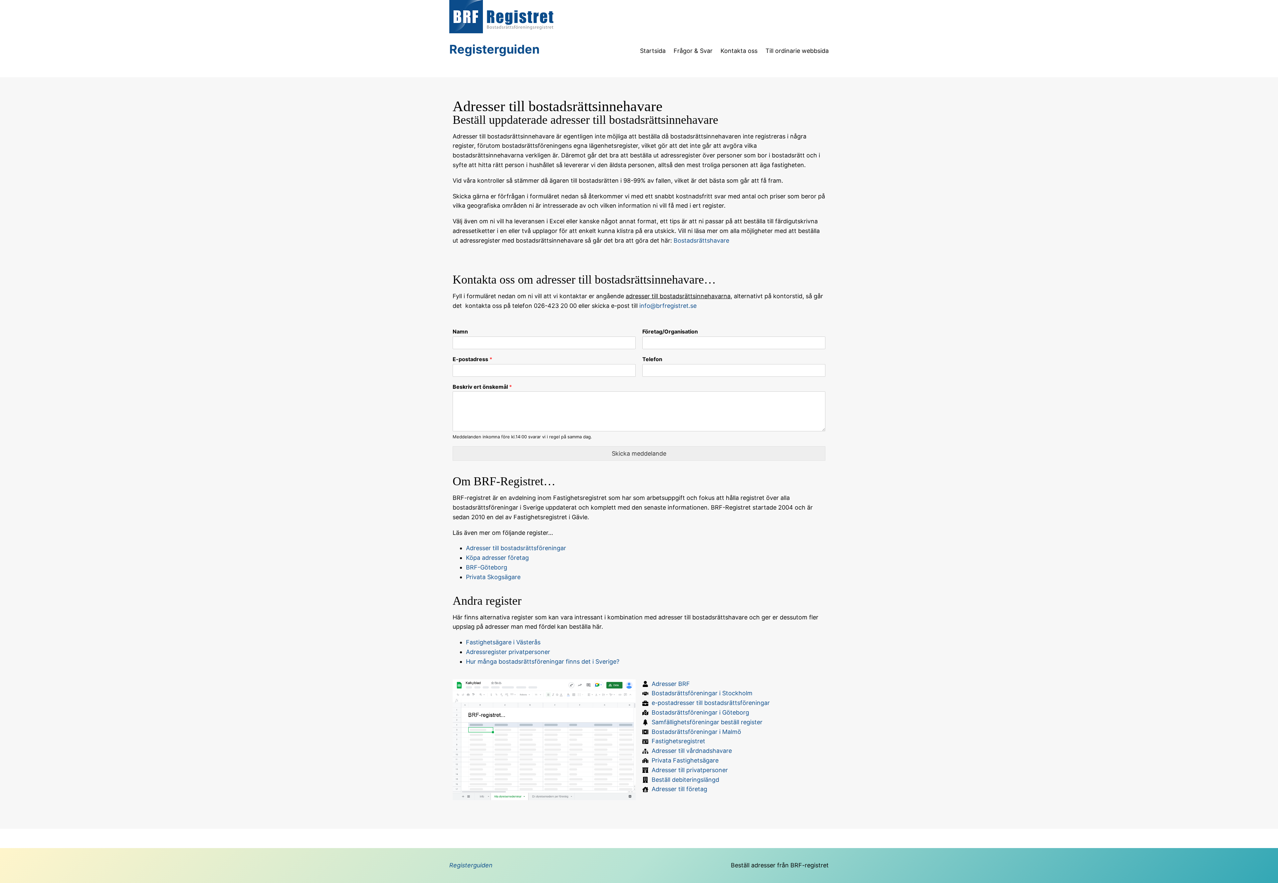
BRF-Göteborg (486, 567)
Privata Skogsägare (493, 576)
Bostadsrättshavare (701, 240)
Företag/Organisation (670, 331)
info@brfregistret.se (668, 305)
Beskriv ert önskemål (482, 386)
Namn (460, 331)
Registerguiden (494, 49)
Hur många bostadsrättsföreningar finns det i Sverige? (542, 661)
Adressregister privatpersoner (508, 651)
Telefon (652, 359)
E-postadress (472, 359)
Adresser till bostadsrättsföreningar (516, 548)
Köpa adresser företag (497, 557)
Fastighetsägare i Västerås (503, 642)
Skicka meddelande (639, 453)
